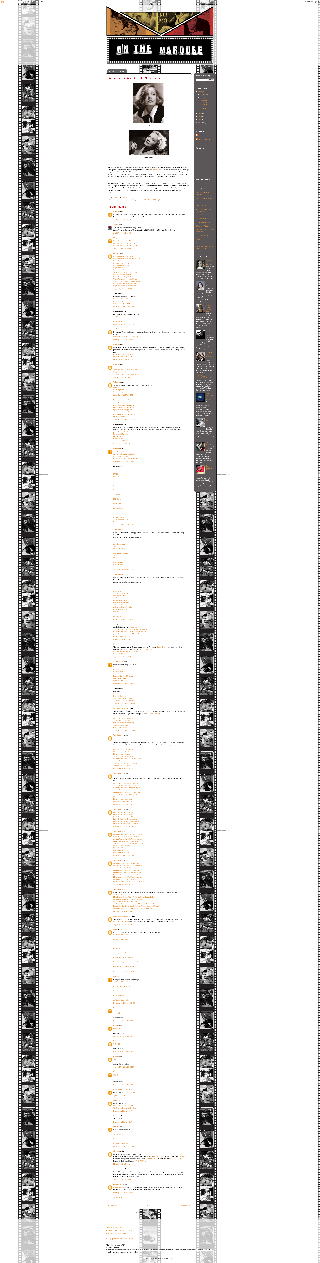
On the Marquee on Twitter (205, 198)
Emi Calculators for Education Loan (125, 819)
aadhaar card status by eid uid (123, 607)
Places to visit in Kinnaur (121, 754)
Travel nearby (118, 735)
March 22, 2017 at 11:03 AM (123, 359)
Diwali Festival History (121, 261)
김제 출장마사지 (151, 1158)
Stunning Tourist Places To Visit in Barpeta (127, 865)
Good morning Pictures (121, 392)
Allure (198, 239)
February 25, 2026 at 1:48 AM (123, 1192)
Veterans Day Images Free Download (125, 272)
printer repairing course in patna (124, 966)
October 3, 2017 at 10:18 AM (123, 444)
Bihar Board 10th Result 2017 (123, 303)
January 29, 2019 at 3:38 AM (123, 884)
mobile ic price (118, 944)
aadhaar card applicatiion (121, 605)
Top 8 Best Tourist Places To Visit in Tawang (128, 895)
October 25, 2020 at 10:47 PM (123, 1036)
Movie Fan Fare (201, 215)
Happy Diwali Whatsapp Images (124, 256)
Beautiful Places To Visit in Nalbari (125, 879)
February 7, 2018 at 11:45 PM (123, 619)
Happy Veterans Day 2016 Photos (124, 283)
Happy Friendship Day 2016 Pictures (125, 245)
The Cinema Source (202, 202)
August (203, 94)
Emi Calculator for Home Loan (123, 812)
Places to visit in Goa (146, 649)
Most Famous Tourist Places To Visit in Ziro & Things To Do (133, 897)
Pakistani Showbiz (119, 667)
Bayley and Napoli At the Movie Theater (204, 247)
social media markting (120, 548)
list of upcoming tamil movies (123, 399)
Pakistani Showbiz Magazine (123, 676)
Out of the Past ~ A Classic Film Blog (205, 230)
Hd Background (118, 389)
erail (114, 481)
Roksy (115, 929)
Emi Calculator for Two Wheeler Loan (126, 821)
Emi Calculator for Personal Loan (124, 817)
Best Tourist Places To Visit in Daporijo (126, 901)
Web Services (117, 694)
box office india (118, 438)
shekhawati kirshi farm (121, 708)
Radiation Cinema (202, 243)
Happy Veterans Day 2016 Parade (124, 285)
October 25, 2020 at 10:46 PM (123, 1021)
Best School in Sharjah (121, 921)
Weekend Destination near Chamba (125, 763)
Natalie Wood (210, 308)
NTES (115, 485)
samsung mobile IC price (121, 953)
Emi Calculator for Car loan (122, 814)
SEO (114, 546)
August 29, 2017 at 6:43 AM (123, 377)
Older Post (186, 1205)
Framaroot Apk (118, 321)
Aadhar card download (121, 593)
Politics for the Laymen (204, 235)
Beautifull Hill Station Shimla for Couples (127, 758)
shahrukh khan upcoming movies (124, 412)
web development (119, 551)
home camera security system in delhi (126, 458)
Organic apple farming (120, 727)
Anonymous (117, 529)
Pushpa (115, 1115)
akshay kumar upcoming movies (124, 405)
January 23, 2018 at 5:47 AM (123, 569)
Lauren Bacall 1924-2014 (210, 262)
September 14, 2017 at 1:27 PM (124, 395)
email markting (118, 562)
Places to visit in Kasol (121, 752)
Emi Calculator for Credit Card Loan (125, 823)
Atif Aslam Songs (119, 674)
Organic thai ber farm (120, 725)
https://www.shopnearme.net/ (123, 354)
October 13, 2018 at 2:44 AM (123, 768)
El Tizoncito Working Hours (122, 356)
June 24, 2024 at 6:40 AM (122, 1179)
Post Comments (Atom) (153, 1212)
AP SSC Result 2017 (120, 301)
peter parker (117, 1184)
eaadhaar (116, 614)
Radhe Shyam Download (121, 1139)
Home (149, 1205)
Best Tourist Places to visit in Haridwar (126, 783)
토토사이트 (117, 1013)
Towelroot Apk (118, 319)
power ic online (118, 995)
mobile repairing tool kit (121, 1000)
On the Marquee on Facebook (202, 193)
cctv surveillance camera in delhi (124, 454)
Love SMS (116, 387)
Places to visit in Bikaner (121, 845)
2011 (200, 116)
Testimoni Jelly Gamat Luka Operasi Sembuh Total (130, 629)
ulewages (116, 1151)
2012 (200, 113)
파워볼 (115, 1075)
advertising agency (119, 564)
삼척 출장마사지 (175, 1158)
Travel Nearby (162, 647)
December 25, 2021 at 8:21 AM (123, 1146)
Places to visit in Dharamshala (123, 749)
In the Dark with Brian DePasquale (203, 210)
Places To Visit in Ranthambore (124, 848)
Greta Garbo (131, 200)
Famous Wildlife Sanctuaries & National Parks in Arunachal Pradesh (136, 906)
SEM (115, 555)
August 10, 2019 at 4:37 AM (123, 924)
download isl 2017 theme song (123, 441)
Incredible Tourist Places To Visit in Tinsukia (128, 881)
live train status (118, 517)
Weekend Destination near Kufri (124, 765)
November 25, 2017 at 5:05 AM (124, 461)
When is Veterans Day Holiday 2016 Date (127, 281)
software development (120, 553)
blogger (116, 237)
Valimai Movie (118, 1134)
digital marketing (119, 544)
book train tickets (119, 522)
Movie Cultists (201, 205)
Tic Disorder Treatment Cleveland (124, 1108)
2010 (200, 119)
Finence (116, 1126)
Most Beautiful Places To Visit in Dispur (127, 870)
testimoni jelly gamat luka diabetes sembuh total (129, 631)
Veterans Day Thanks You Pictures (124, 270)
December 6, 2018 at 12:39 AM (123, 826)
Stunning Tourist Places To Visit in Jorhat (127, 875)
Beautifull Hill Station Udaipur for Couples (127, 834)
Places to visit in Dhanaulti (122, 797)
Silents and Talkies (202, 226)
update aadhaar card (120, 609)
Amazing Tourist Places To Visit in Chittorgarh (129, 843)
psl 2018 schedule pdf (120, 432)
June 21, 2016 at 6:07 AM (122, 248)
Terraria (115, 316)
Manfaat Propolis (134, 627)
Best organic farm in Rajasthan (123, 718)
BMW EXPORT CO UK (121, 1089)
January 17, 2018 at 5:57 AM (123, 525)
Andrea (116, 224)
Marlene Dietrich (142, 200)
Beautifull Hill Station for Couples (125, 654)
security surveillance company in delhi (126, 452)
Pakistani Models (119, 671)
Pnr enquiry (117, 503)
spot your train (118, 515)
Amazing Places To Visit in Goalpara (125, 868)
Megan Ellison (156, 169)
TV (160, 200)
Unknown (116, 211)
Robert (115, 1100)
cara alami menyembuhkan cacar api (125, 336)
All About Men (118, 661)
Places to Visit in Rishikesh (122, 801)
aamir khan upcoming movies (123, 403)
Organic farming (154, 713)
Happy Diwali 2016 (120, 267)
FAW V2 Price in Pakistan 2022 (123, 1106)
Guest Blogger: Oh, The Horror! (209, 422)
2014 (200, 92)
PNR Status (117, 499)
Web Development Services (122, 698)
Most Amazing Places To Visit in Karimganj (128, 877)
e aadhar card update (120, 600)
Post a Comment (116, 1197)
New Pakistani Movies (120, 678)
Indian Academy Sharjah (122, 916)
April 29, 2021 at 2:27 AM (122, 1095)
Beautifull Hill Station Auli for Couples (126, 787)
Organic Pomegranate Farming (123, 722)
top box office (118, 436)
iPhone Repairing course (121, 986)
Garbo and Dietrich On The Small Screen (203, 104)
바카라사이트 (118, 1028)
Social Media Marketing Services (124, 700)
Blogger (171, 1258)
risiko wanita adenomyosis (122, 636)
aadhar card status (119, 595)
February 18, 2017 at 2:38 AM (123, 339)
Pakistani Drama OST (120, 680)
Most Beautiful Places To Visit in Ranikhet (127, 792)
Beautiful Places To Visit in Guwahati (126, 863)
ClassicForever (201, 218)
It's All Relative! (209, 443)
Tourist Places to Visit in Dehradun (125, 794)
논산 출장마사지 (159, 1156)
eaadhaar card (118, 616)
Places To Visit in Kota (121, 852)
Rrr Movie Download (120, 1143)
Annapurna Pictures (119, 200)
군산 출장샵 (182, 1156)
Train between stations (120, 519)
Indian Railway (118, 490)
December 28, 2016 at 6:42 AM (123, 324)
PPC (114, 557)
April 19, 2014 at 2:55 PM (122, 233)
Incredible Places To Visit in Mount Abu (127, 836)
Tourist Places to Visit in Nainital (124, 785)
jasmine (116, 644)
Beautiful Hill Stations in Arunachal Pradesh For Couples (132, 908)
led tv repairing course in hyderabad (125, 962)
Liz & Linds (208, 332)
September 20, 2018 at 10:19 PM (124, 703)
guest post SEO (131, 1092)
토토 (115, 1059)
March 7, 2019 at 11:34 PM (122, 911)
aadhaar (116, 611)
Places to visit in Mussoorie (122, 799)
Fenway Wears (118, 1187)
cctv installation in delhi (121, 456)
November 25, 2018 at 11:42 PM (124, 804)
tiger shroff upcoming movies (123, 409)
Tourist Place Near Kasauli (122, 761)
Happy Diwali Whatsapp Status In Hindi (126, 258)
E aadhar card (117, 591)
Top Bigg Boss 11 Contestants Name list (127, 369)
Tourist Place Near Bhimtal (122, 790)
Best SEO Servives (119, 696)
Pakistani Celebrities (120, 669)
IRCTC (115, 474)
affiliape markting (119, 560)
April (202, 98)
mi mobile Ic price (119, 948)
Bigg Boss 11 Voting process (123, 372)
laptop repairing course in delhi (124, 957)
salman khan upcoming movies (123, 407)
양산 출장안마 (139, 1161)
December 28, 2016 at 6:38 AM (123, 306)
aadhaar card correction (121, 602)
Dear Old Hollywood (203, 222)
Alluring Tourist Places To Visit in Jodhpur (127, 839)
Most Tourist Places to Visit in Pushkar (126, 841)
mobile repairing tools (120, 934)
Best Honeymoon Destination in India (126, 651)
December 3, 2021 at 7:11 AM (123, 1111)
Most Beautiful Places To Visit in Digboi (127, 872)
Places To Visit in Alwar (121, 850)
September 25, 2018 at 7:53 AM (124, 730)
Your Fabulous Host (205, 139)
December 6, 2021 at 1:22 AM (123, 1122)
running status (118, 508)
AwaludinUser (118, 329)
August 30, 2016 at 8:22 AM (123, 289)
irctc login (116, 476)
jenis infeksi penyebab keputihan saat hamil (128, 634)
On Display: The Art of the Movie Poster (209, 470)
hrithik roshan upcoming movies (124, 414)
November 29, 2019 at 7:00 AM (124, 972)
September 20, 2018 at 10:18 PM (124, 683)
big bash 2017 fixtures (120, 434)
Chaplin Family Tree (209, 284)
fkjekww (116, 1007)
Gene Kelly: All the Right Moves (209, 396)
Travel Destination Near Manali (124, 756)
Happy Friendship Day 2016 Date (124, 241)
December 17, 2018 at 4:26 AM (123, 855)
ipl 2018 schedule (119, 416)
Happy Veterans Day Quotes (122, 274)
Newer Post (112, 1205)
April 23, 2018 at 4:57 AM (122, 639)
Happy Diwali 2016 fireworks (123, 265)
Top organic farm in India (121, 720)
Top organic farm (119, 716)
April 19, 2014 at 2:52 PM (122, 220)
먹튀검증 (116, 1044)
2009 (200, 123)
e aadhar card (117, 598)
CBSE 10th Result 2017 (121, 299)
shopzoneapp (117, 1168)
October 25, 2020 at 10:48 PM (123, 1067)
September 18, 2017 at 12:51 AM (124, 419)
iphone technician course (121, 991)
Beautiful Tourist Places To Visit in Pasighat (128, 899)
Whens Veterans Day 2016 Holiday (125, 279)
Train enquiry (117, 494)
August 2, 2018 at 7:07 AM (122, 657)
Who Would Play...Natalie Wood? (204, 377)
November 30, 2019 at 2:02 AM (124, 1003)
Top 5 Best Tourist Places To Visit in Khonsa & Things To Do (134, 904)
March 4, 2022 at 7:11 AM (122, 1164)
